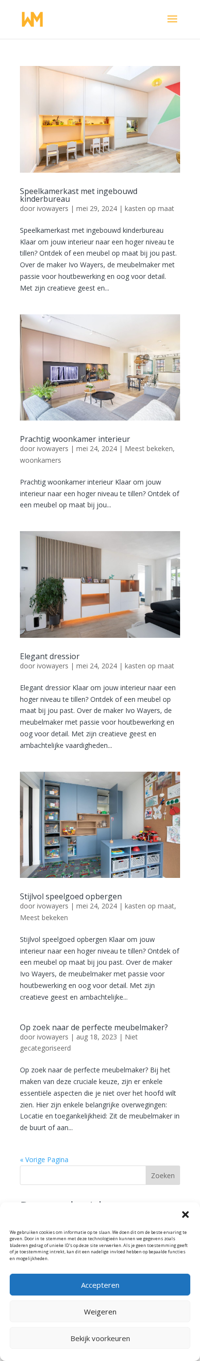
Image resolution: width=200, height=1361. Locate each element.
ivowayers (52, 208)
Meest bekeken (149, 448)
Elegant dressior (50, 656)
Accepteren (100, 1285)
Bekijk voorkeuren (100, 1338)
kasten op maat (149, 208)
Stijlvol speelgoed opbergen (71, 896)
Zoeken (163, 1175)
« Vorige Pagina (44, 1159)
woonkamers (40, 460)
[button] (185, 1214)
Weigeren (100, 1311)
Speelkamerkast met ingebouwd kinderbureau (78, 195)
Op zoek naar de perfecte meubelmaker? (94, 1027)
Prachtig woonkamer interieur (75, 439)
